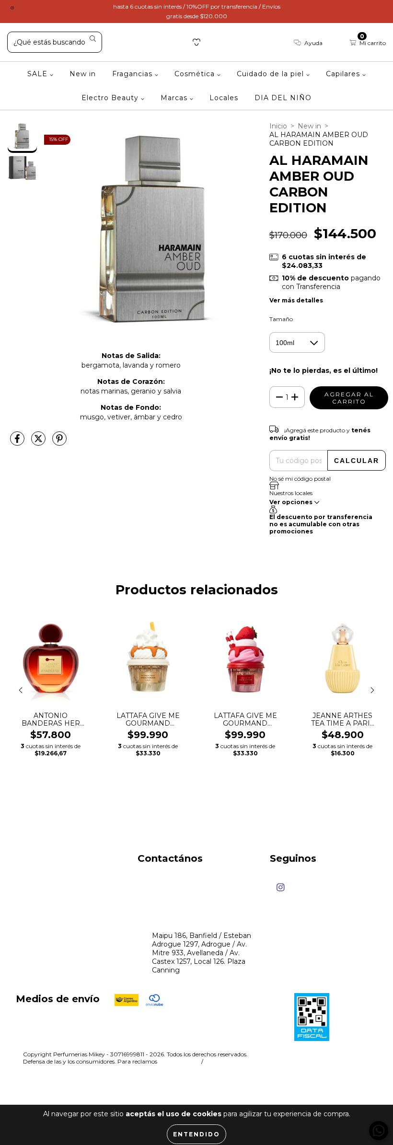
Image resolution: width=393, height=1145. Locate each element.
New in (82, 73)
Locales (223, 97)
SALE (38, 73)
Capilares (344, 73)
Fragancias (133, 73)
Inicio (278, 126)
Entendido (196, 1134)
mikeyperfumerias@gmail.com (203, 917)
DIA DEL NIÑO (283, 97)
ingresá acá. (178, 1061)
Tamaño (281, 319)
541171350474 (174, 881)
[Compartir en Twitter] (39, 442)
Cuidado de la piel (271, 73)
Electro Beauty (111, 97)
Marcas (175, 97)
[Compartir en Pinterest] (59, 442)
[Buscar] (93, 39)
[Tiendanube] (340, 1055)
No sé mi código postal (300, 478)
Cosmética (195, 73)
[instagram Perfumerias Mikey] (12, 6)
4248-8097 (171, 899)
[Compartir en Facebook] (18, 442)
